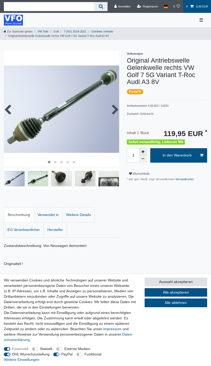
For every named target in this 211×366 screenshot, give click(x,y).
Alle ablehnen (176, 303)
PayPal (67, 354)
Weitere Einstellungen (21, 359)
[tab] (19, 214)
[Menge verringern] (142, 159)
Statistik (46, 349)
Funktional (92, 354)
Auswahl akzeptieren (176, 282)
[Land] (165, 6)
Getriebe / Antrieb (102, 31)
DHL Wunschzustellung (31, 354)
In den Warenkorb (177, 155)
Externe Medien (77, 349)
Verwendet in (48, 215)
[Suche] (100, 6)
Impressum (112, 329)
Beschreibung (19, 215)
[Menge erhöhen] (142, 151)
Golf (56, 31)
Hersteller (55, 230)
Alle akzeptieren (176, 292)
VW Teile (42, 31)
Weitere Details (78, 215)
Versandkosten (184, 179)
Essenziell (20, 349)
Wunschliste (141, 174)
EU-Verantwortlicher (23, 230)
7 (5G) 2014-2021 (74, 31)
